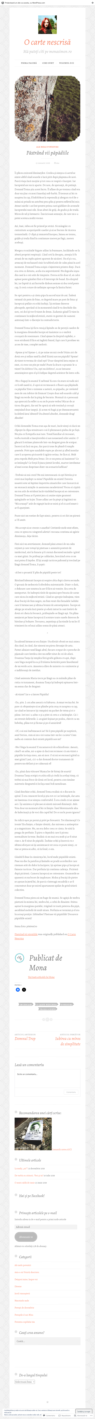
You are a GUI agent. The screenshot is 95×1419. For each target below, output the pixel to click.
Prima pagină (29, 63)
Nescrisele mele (22, 1300)
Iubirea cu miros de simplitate (67, 1040)
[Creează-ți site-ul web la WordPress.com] (47, 3)
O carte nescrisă (47, 42)
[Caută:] (47, 1341)
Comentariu (71, 1092)
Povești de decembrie (24, 1307)
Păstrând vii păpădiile (26, 934)
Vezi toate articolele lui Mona (41, 977)
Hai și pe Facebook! (32, 1195)
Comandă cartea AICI (62, 1149)
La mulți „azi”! (21, 1168)
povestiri (66, 1004)
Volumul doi (66, 63)
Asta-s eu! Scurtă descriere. (27, 1272)
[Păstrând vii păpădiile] (47, 108)
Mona (56, 163)
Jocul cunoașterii (22, 1293)
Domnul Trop (25, 1037)
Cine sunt (48, 63)
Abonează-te (26, 1237)
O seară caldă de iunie (25, 1182)
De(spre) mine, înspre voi (26, 1279)
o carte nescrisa (46, 1004)
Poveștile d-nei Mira (24, 1314)
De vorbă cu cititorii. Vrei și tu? (29, 1175)
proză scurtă (48, 1009)
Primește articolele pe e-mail (38, 1213)
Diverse (18, 1286)
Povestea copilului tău (25, 1321)
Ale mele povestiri (47, 146)
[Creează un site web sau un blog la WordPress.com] (47, 1402)
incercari (26, 1004)
